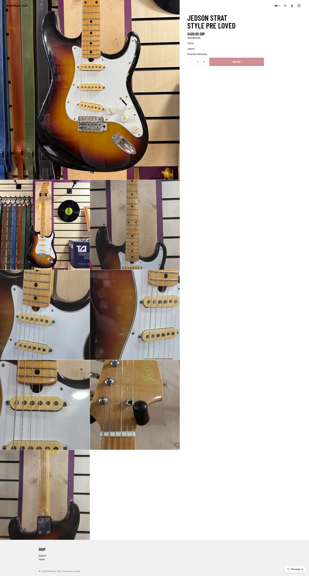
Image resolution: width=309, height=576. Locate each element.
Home (42, 559)
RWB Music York (53, 571)
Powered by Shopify (71, 571)
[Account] (291, 5)
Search (42, 555)
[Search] (285, 5)
